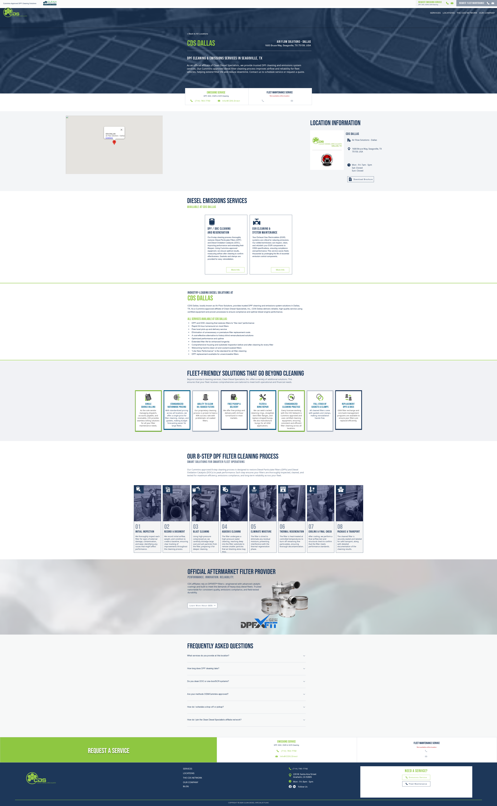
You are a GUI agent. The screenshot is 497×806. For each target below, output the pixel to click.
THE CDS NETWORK (192, 777)
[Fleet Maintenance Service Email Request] (493, 3)
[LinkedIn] (294, 786)
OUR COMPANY (190, 782)
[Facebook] (290, 786)
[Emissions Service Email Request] (452, 3)
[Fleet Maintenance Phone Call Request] (488, 3)
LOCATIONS (188, 773)
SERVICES (187, 768)
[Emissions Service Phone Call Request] (447, 3)
